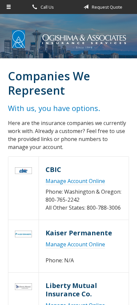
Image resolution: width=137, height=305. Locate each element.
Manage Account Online (75, 181)
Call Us (47, 7)
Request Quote (106, 7)
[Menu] (8, 7)
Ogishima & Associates (68, 39)
